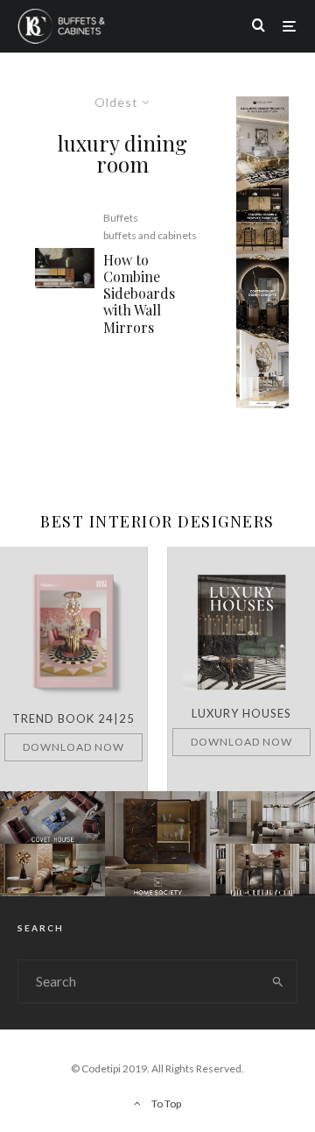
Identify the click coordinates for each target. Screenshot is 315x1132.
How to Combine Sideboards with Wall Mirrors (139, 293)
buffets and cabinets (150, 235)
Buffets (120, 217)
